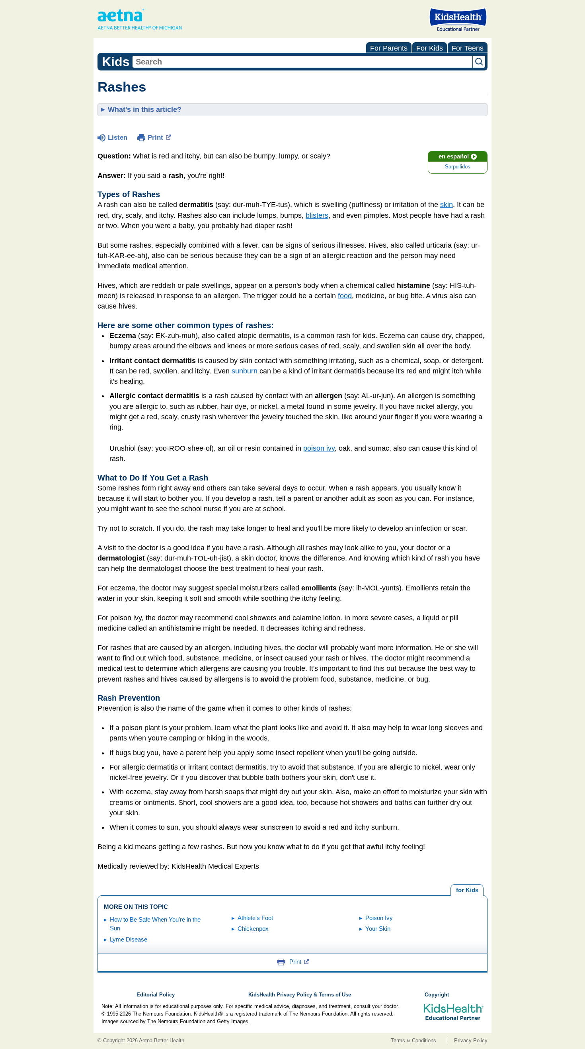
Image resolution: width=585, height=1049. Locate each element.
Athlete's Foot (255, 917)
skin (446, 205)
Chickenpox (253, 928)
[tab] (467, 890)
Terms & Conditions (413, 1040)
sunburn (244, 371)
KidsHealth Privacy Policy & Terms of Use (299, 995)
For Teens (468, 48)
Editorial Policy (155, 995)
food (345, 296)
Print (155, 137)
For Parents (389, 48)
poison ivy (319, 448)
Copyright (437, 995)
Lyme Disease (128, 939)
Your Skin (377, 928)
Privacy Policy (471, 1040)
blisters (317, 215)
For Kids (429, 48)
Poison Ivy (379, 917)
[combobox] (302, 62)
